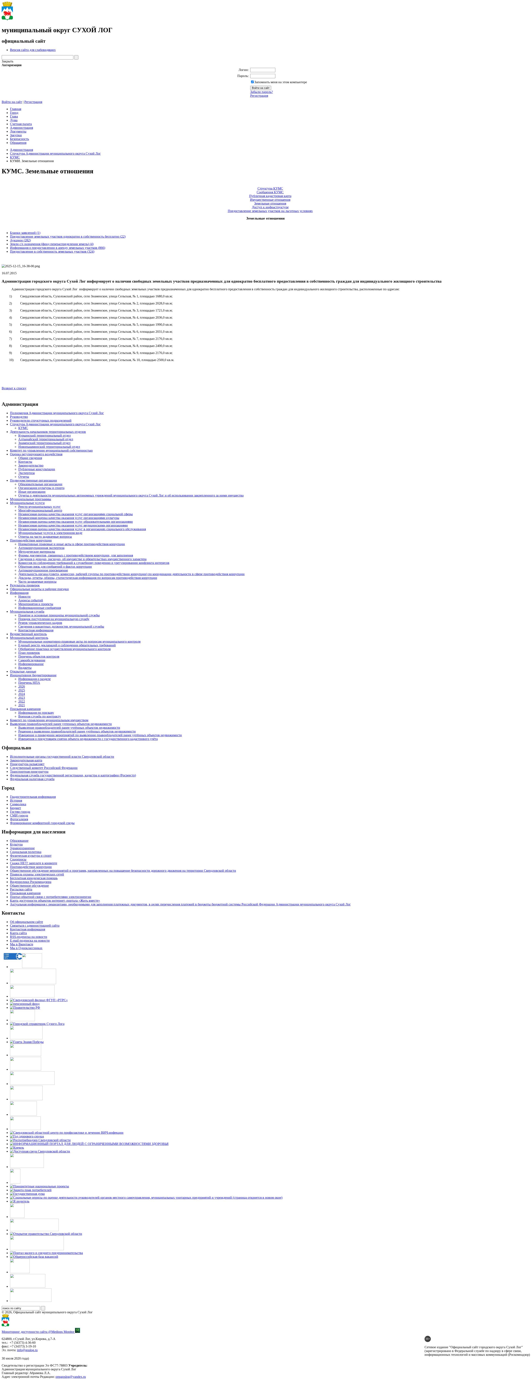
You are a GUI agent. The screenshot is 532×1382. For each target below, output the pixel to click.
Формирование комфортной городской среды (42, 823)
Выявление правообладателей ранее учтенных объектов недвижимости (61, 724)
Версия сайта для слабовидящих (33, 50)
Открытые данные (23, 671)
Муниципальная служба (27, 611)
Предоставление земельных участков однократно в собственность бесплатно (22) (68, 236)
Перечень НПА (29, 682)
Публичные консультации (36, 469)
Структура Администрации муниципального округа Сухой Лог (55, 153)
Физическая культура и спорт (31, 855)
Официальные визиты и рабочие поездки (39, 589)
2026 (21, 686)
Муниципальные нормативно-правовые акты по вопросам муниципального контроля (79, 641)
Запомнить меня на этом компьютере (280, 82)
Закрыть (7, 61)
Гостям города (20, 811)
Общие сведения (30, 458)
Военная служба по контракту (39, 716)
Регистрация (259, 95)
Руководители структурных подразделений (40, 420)
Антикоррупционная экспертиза (41, 548)
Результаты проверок (25, 585)
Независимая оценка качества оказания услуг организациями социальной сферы (75, 514)
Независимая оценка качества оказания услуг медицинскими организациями (73, 525)
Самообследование (31, 660)
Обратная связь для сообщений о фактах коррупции (55, 566)
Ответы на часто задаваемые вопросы (45, 536)
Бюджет (15, 808)
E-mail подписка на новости (30, 940)
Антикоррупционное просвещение (43, 570)
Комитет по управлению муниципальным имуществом (49, 720)
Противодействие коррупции (31, 540)
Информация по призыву (36, 712)
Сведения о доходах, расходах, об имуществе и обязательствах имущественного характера (82, 559)
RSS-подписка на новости (28, 937)
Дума (13, 120)
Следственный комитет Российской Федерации (44, 768)
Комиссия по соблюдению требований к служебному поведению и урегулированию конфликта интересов (93, 563)
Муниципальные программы (30, 499)
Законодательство (30, 465)
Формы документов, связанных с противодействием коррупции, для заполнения (75, 555)
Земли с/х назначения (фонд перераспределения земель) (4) (52, 244)
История (16, 800)
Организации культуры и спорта (41, 488)
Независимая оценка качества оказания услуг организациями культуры (68, 518)
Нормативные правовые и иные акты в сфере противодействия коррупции (71, 544)
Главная (15, 109)
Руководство (19, 416)
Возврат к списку (14, 388)
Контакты (25, 461)
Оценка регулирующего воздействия (36, 454)
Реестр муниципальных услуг (39, 506)
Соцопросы (18, 859)
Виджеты (25, 667)
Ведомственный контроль (28, 634)
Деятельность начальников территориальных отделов (48, 431)
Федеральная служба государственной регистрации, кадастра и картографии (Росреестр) (73, 775)
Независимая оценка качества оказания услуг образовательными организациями (75, 521)
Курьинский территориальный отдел (44, 435)
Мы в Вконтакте (21, 944)
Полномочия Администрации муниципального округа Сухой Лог (57, 413)
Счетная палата (21, 124)
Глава (14, 116)
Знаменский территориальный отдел (44, 443)
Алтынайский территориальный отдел (45, 439)
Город (14, 112)
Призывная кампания (25, 709)
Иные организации (32, 491)
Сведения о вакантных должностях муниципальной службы (61, 626)
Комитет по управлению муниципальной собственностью (51, 450)
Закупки (16, 135)
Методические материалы (36, 551)
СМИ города (19, 815)
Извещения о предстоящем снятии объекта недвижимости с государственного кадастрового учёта (88, 739)
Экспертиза (26, 473)
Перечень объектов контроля (38, 656)
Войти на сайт (12, 102)
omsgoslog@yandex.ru (70, 1376)
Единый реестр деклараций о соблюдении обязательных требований (67, 645)
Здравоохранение (22, 848)
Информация (19, 593)
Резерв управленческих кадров (40, 623)
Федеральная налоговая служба (32, 779)
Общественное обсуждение (29, 885)
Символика (18, 804)
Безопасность (19, 139)
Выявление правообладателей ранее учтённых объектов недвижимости (69, 727)
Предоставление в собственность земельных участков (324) (52, 251)
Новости (24, 596)
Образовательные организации (40, 484)
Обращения (18, 142)
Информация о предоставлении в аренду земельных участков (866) (57, 248)
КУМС (15, 157)
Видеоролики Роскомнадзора (30, 882)
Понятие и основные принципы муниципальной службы (59, 615)
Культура (16, 844)
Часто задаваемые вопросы (37, 581)
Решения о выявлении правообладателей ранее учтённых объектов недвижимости (77, 731)
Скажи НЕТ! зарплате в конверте (33, 863)
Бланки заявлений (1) (25, 233)
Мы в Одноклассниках (26, 948)
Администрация (21, 127)
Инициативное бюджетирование (33, 675)
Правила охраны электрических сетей (37, 874)
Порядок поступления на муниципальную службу (53, 619)
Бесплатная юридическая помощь (34, 878)
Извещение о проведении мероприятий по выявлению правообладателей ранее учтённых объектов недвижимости (100, 735)
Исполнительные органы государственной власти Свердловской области (62, 756)
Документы (18, 131)
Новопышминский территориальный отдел (49, 446)
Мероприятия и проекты (35, 604)
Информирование (31, 664)
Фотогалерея (19, 819)
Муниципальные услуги (27, 503)
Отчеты (23, 476)
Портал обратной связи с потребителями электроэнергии (50, 897)
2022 (21, 701)
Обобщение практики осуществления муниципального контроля (64, 649)
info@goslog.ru (27, 1350)
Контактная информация (35, 630)
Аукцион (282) (20, 240)
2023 (21, 697)
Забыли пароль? (261, 92)
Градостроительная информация (33, 796)
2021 (21, 705)
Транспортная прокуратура (29, 771)
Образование (19, 840)
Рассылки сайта (21, 889)
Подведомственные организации (33, 480)
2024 (21, 694)
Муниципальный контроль (29, 637)
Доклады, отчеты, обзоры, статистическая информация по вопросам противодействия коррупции (87, 578)
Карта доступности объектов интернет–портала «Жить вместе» (55, 900)
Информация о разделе (34, 679)
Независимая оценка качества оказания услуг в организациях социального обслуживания (82, 529)
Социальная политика (25, 852)
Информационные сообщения (39, 608)
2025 (21, 690)
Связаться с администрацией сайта (34, 925)
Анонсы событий (30, 600)
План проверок (29, 652)
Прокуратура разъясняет (27, 764)
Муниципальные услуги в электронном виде (50, 533)
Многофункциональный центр (40, 510)
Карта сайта (18, 933)
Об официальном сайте (26, 922)
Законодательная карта (26, 760)
